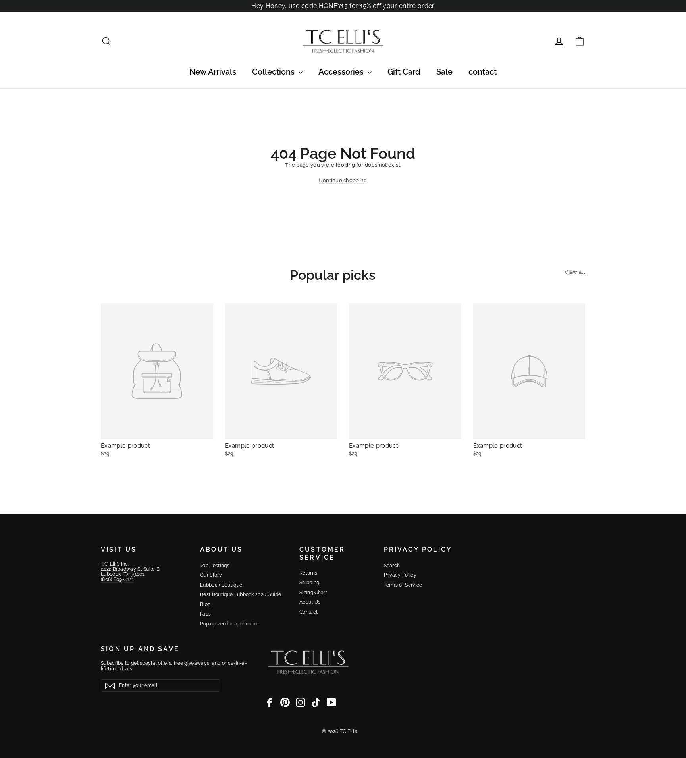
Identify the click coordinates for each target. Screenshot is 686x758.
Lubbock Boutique (221, 585)
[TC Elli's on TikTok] (316, 702)
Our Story (211, 575)
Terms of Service (403, 585)
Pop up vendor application (230, 624)
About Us (310, 602)
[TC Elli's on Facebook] (269, 702)
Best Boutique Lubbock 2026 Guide (240, 594)
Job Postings (214, 565)
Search (392, 565)
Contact (308, 612)
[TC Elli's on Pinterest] (285, 702)
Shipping (309, 582)
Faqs (205, 614)
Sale (444, 72)
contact (482, 72)
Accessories (342, 72)
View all (575, 272)
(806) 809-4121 (117, 579)
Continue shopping (343, 180)
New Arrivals (212, 72)
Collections (274, 72)
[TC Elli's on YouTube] (331, 702)
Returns (308, 573)
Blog (205, 604)
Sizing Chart (313, 592)
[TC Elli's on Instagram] (300, 702)
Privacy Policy (400, 575)
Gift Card (403, 72)
